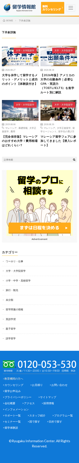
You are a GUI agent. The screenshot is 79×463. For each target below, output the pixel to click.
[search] (74, 159)
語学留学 (11, 338)
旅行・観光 (12, 290)
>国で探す (34, 421)
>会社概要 (9, 403)
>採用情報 (48, 403)
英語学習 (11, 319)
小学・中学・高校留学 (18, 280)
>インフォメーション (16, 409)
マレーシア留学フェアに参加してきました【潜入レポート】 (58, 141)
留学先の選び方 (66, 131)
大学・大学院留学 (25, 50)
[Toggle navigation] (70, 7)
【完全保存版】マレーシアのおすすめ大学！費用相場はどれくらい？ (20, 141)
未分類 (9, 299)
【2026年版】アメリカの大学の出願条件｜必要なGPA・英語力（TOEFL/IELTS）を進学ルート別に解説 (57, 83)
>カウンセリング (13, 384)
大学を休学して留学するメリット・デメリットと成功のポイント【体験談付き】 (20, 79)
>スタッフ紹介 (36, 415)
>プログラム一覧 (62, 415)
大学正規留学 (64, 128)
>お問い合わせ (58, 384)
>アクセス (28, 403)
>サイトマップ (47, 397)
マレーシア (11, 128)
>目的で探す (54, 421)
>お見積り (36, 384)
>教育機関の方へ (13, 378)
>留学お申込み (12, 391)
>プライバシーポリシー (17, 397)
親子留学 (11, 328)
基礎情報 (23, 128)
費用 (13, 131)
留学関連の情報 (14, 309)
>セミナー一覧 (12, 421)
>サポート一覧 (12, 415)
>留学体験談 (10, 427)
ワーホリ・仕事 (14, 261)
